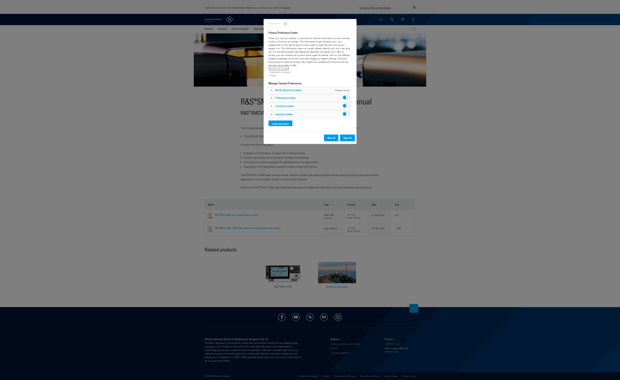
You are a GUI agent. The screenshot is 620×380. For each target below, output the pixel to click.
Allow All (331, 137)
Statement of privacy (279, 72)
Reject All (347, 137)
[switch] (346, 97)
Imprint (273, 75)
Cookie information (278, 68)
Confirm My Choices (280, 123)
